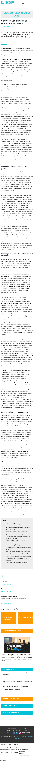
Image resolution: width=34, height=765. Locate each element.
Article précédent (7, 584)
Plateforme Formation (8, 618)
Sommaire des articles (6, 603)
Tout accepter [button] (4, 752)
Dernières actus (9, 669)
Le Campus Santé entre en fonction (12, 678)
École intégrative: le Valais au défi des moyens (15, 686)
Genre (5, 576)
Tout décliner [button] (14, 752)
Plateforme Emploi (25, 617)
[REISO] (7, 3)
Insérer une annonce (11, 699)
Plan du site (23, 736)
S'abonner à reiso (10, 706)
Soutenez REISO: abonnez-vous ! (17, 14)
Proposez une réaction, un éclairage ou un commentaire (13, 598)
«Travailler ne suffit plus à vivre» (11, 689)
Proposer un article (11, 713)
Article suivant (7, 579)
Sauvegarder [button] (3, 760)
